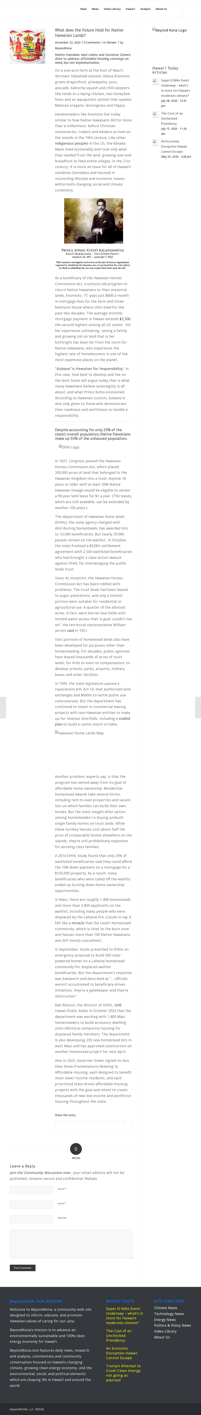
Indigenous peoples (71, 143)
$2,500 (125, 318)
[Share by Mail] (128, 1127)
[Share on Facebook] (59, 1127)
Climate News (165, 1307)
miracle (78, 923)
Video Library (165, 1331)
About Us (162, 1337)
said (70, 630)
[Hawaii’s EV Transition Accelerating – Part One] (198, 707)
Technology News (169, 1313)
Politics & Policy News (172, 1325)
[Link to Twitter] (188, 9)
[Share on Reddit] (119, 1127)
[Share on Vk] (111, 1127)
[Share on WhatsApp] (76, 1127)
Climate (111, 42)
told (117, 1005)
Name (62, 1188)
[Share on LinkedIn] (94, 1127)
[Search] (173, 9)
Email (62, 1203)
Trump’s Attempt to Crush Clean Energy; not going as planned (123, 1372)
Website (62, 1217)
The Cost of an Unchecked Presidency (119, 1335)
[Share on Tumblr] (102, 1127)
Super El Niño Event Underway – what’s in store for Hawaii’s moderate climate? (124, 1315)
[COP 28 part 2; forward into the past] (3, 707)
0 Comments (92, 42)
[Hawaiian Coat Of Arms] (27, 46)
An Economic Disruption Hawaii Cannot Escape (121, 1353)
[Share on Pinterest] (85, 1127)
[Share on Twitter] (68, 1127)
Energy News (165, 1319)
